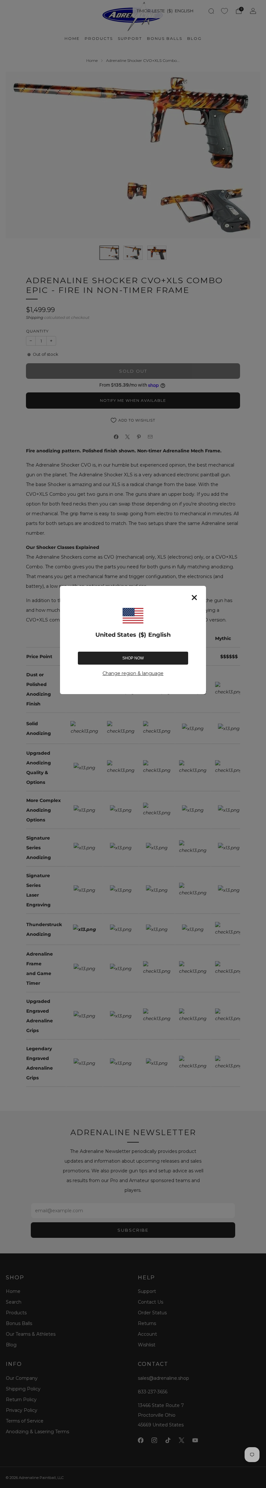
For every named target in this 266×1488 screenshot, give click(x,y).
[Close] (194, 597)
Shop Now (133, 658)
